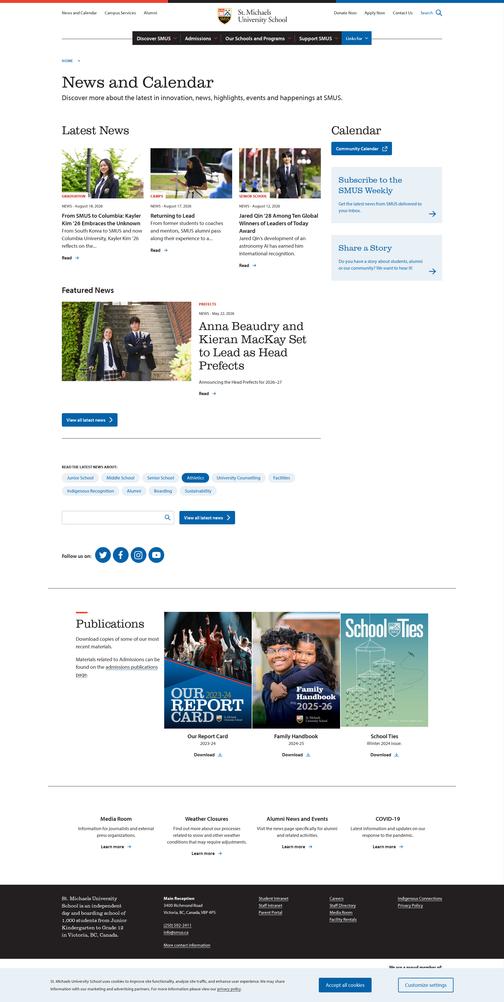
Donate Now (345, 12)
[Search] (167, 518)
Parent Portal (270, 912)
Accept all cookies (345, 985)
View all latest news (86, 420)
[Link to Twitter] (103, 555)
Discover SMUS (154, 38)
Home (67, 60)
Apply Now (375, 12)
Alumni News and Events (297, 818)
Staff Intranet (270, 905)
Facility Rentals (343, 919)
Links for (354, 38)
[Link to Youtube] (156, 555)
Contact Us (403, 12)
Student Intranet (273, 898)
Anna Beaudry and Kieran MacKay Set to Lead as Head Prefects (253, 345)
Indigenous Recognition (90, 491)
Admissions (198, 38)
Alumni (150, 12)
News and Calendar (79, 12)
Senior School (160, 478)
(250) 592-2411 (178, 925)
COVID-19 (388, 818)
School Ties (384, 736)
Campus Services (120, 12)
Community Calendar (357, 148)
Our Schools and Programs (255, 38)
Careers (337, 898)
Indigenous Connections (420, 898)
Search (427, 12)
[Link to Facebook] (121, 555)
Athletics (195, 478)
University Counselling (238, 478)
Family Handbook (296, 736)
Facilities (281, 478)
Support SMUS (315, 38)
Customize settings (426, 985)
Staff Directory (343, 905)
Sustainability (198, 491)
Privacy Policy (410, 905)
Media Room (116, 818)
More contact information (187, 945)
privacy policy (229, 988)
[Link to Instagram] (138, 555)
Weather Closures (206, 818)
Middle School (120, 478)
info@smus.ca (176, 932)
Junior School (80, 478)
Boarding (163, 491)
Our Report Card (208, 736)
